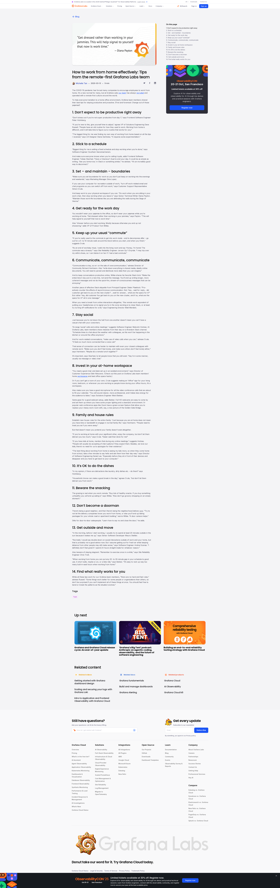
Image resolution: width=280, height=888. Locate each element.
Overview (75, 749)
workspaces (82, 376)
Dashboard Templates (150, 760)
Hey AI (190, 778)
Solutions (109, 6)
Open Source (129, 6)
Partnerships (193, 757)
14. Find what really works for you (178, 59)
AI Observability (101, 749)
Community (169, 757)
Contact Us (192, 767)
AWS (120, 757)
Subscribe (201, 730)
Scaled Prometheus (102, 775)
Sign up (204, 6)
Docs (150, 6)
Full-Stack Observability (104, 753)
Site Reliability (100, 785)
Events (167, 760)
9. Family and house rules (175, 47)
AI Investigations (78, 803)
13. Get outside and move (175, 57)
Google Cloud (123, 760)
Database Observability (81, 780)
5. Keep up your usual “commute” (178, 38)
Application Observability (81, 767)
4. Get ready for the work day (177, 35)
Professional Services (196, 774)
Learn (141, 6)
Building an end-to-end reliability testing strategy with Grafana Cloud (184, 649)
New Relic (122, 774)
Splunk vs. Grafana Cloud (198, 821)
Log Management (101, 788)
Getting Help (193, 771)
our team (122, 93)
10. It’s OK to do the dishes (175, 50)
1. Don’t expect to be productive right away (181, 28)
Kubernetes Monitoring (80, 771)
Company (159, 6)
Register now (187, 108)
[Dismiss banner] (276, 876)
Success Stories (194, 764)
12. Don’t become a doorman (176, 54)
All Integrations (124, 749)
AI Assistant (76, 760)
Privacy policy (191, 735)
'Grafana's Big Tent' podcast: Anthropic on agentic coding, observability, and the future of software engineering (136, 651)
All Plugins (122, 753)
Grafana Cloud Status (80, 810)
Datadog (121, 771)
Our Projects (146, 749)
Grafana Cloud (96, 6)
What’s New (76, 806)
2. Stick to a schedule (174, 30)
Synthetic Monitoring (80, 787)
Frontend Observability (80, 784)
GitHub (144, 753)
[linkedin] (155, 83)
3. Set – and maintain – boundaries (178, 33)
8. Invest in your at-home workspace (179, 45)
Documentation (171, 749)
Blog (77, 16)
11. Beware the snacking (174, 52)
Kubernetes (122, 767)
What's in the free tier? (80, 757)
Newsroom (192, 760)
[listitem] (75, 596)
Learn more (141, 2)
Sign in (194, 6)
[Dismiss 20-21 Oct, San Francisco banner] (204, 68)
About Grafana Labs (196, 749)
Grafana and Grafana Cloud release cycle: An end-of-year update (94, 649)
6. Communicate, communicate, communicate (182, 40)
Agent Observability (79, 764)
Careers (191, 753)
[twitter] (144, 83)
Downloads (146, 757)
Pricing (119, 6)
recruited (140, 93)
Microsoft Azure (124, 764)
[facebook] (149, 83)
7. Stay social (170, 42)
